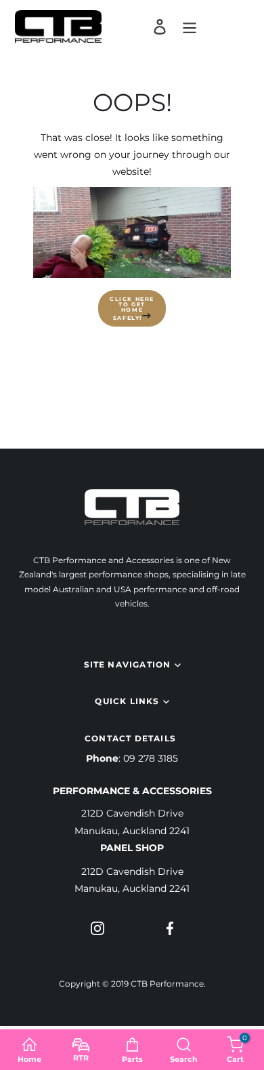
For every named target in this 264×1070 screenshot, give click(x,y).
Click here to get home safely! (132, 308)
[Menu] (189, 26)
